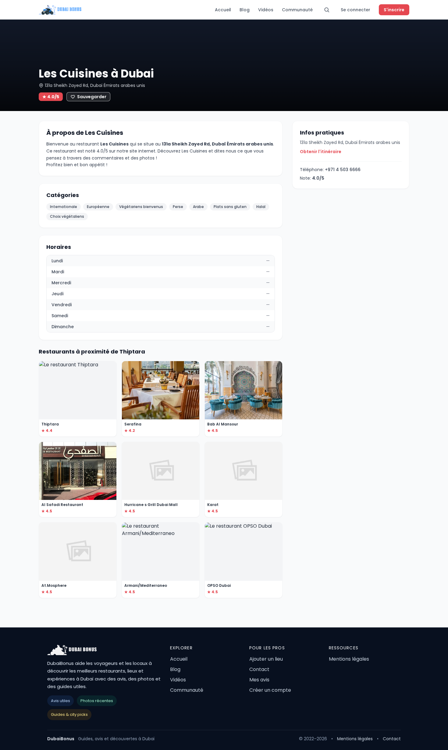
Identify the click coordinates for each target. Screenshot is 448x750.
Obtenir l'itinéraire (320, 152)
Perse (178, 206)
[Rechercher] (326, 9)
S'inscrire (394, 10)
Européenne (98, 206)
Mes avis (259, 679)
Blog (245, 10)
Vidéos (265, 10)
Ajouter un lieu (266, 658)
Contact (259, 669)
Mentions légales (349, 658)
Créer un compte (270, 690)
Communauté (297, 10)
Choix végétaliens (67, 216)
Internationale (63, 206)
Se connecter (355, 10)
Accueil (223, 10)
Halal (260, 206)
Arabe (198, 206)
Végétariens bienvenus (141, 206)
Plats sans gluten (230, 206)
